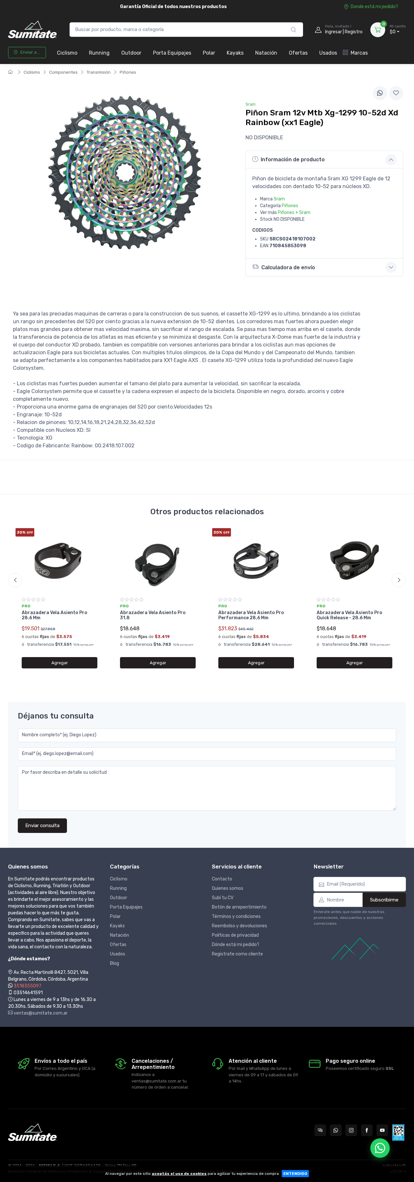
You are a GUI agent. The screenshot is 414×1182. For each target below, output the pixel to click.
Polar (209, 53)
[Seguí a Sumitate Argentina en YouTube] (382, 1130)
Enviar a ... (30, 52)
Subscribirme (384, 900)
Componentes (63, 72)
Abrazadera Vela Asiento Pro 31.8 (153, 615)
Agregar (59, 662)
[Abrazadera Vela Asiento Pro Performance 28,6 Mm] (256, 560)
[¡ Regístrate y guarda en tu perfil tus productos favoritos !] (396, 93)
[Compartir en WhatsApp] (380, 93)
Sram (279, 199)
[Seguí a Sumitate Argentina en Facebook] (367, 1130)
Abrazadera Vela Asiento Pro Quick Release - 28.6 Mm (349, 615)
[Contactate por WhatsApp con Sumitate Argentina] (336, 1130)
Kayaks (235, 53)
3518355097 (27, 986)
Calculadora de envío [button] (288, 267)
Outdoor (131, 53)
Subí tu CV (223, 897)
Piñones (128, 72)
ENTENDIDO (295, 1173)
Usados (328, 53)
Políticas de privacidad (235, 935)
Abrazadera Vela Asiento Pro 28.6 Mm (54, 615)
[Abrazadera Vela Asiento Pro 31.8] (158, 560)
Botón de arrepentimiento (239, 907)
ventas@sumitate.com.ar (40, 1013)
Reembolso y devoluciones (239, 926)
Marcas (359, 53)
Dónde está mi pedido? (235, 944)
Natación (266, 53)
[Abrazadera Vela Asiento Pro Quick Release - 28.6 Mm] (354, 560)
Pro (26, 606)
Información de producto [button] (293, 159)
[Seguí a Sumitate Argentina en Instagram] (351, 1130)
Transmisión (99, 72)
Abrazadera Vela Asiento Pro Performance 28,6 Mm (251, 615)
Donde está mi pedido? (374, 6)
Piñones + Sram (294, 212)
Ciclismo (67, 53)
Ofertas (298, 53)
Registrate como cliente (237, 954)
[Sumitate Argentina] (32, 29)
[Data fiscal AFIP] (398, 1132)
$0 (398, 29)
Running (99, 53)
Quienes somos (227, 888)
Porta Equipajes (172, 53)
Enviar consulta (42, 825)
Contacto (222, 879)
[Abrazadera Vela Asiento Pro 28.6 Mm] (59, 560)
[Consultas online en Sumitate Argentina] (320, 1130)
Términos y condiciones (236, 916)
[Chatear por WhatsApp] (380, 1148)
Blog (114, 963)
